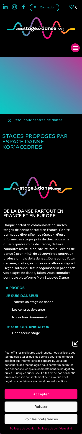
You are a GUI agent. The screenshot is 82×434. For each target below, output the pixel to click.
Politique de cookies (23, 428)
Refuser (41, 406)
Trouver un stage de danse (32, 302)
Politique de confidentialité (55, 428)
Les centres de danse (28, 310)
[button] (75, 344)
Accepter (41, 394)
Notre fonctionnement (29, 317)
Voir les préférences (41, 419)
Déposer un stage (26, 333)
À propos (15, 288)
